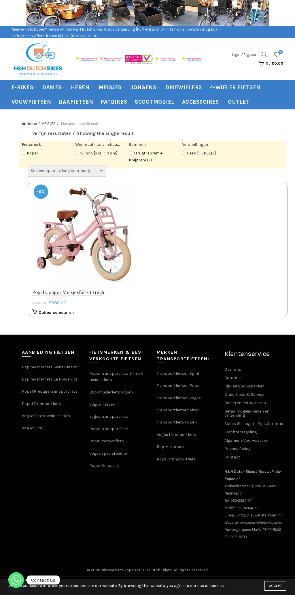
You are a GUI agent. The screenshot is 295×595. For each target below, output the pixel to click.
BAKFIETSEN (76, 102)
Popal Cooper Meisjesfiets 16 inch (68, 292)
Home (32, 124)
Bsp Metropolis (171, 446)
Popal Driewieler (104, 465)
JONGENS (143, 87)
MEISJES (110, 87)
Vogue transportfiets (176, 434)
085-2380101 (240, 500)
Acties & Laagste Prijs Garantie (253, 423)
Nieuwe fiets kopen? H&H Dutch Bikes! (136, 570)
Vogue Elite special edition (46, 415)
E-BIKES (22, 87)
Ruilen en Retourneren (245, 402)
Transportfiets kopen (177, 422)
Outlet (238, 102)
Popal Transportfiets (41, 403)
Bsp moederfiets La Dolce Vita (49, 379)
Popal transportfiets (108, 428)
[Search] (264, 54)
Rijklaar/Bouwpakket (244, 386)
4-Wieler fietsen (235, 87)
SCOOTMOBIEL (154, 102)
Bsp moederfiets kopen (111, 392)
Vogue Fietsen (102, 404)
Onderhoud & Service (244, 394)
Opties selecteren (56, 312)
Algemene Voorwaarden (246, 440)
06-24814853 (247, 508)
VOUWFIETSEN (31, 102)
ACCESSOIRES (200, 102)
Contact (232, 457)
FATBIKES (114, 102)
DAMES (52, 87)
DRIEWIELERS (183, 87)
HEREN (80, 87)
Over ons (232, 369)
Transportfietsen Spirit (178, 373)
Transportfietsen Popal (179, 385)
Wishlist (280, 52)
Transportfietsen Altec (178, 410)
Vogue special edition (108, 453)
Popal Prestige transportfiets (49, 391)
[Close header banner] (286, 13)
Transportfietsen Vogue (179, 398)
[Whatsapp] (16, 580)
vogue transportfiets (108, 416)
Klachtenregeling (240, 432)
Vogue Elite (32, 428)
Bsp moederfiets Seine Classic (50, 367)
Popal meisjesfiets (106, 441)
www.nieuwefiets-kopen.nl (260, 522)
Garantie (232, 377)
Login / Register (244, 55)
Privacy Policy (237, 448)
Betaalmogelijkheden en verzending (246, 413)
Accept (275, 586)
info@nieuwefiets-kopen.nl (259, 515)
